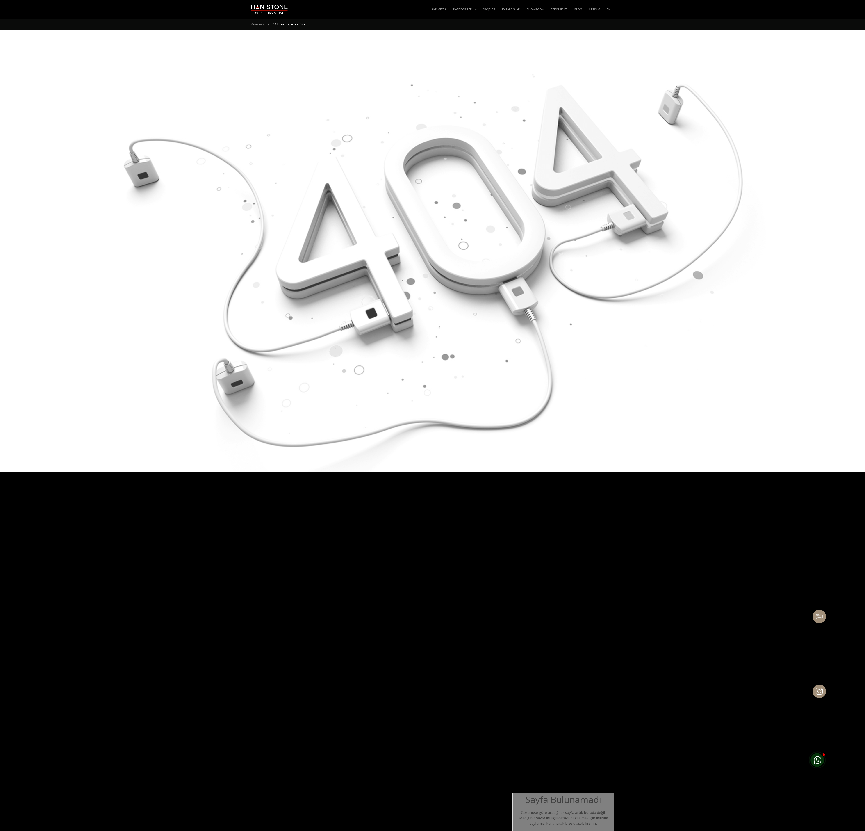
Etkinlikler (559, 9)
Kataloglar (511, 9)
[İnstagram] (819, 691)
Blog (578, 9)
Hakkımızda (438, 9)
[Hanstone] (269, 9)
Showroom (535, 9)
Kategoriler (462, 9)
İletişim (594, 9)
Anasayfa (258, 24)
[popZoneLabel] (817, 760)
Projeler (489, 9)
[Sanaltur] (819, 616)
